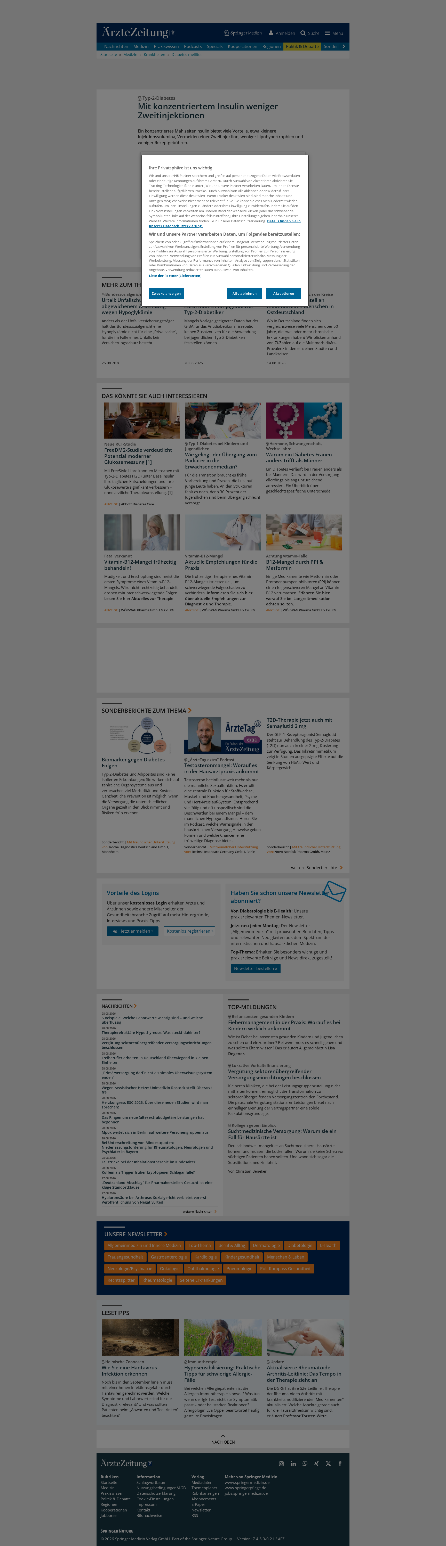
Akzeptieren (283, 293)
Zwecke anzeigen (166, 293)
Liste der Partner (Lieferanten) (175, 275)
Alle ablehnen (245, 293)
